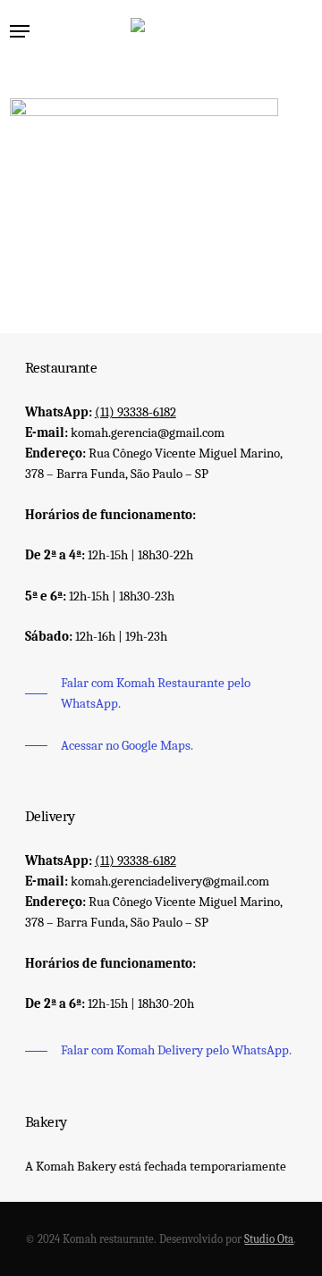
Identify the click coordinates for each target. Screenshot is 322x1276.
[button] (20, 31)
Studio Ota (268, 1239)
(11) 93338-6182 (135, 412)
